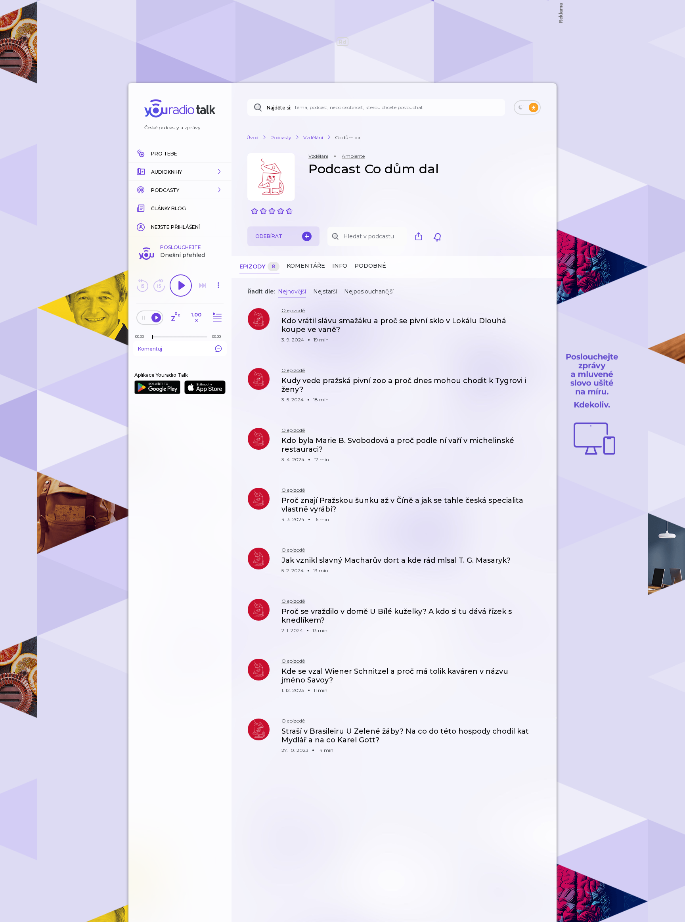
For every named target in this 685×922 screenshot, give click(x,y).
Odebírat (268, 236)
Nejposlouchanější (369, 291)
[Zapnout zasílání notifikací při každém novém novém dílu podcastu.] (437, 236)
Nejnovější (292, 291)
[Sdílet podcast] (421, 236)
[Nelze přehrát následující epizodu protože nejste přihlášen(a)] (202, 285)
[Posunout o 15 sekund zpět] (142, 285)
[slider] (152, 337)
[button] (180, 172)
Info (339, 265)
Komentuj (150, 349)
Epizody (257, 266)
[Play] (180, 285)
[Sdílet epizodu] (541, 325)
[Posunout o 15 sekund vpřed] (159, 285)
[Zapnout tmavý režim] (527, 107)
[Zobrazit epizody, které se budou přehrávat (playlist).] (216, 317)
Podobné (370, 265)
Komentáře (306, 265)
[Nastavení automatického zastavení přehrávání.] (175, 317)
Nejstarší (325, 291)
